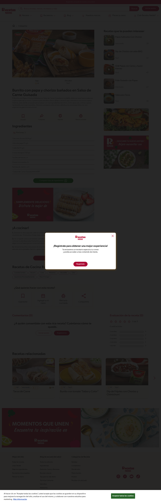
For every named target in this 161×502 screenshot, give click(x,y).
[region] (80, 496)
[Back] (112, 236)
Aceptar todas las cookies (123, 496)
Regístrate (80, 264)
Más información (20, 499)
